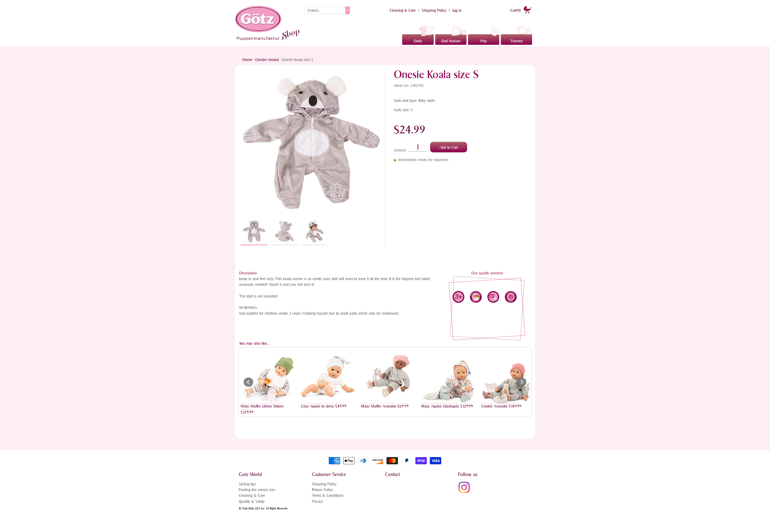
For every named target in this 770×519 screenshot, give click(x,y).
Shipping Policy (434, 10)
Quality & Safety (252, 501)
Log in (457, 10)
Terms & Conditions (327, 495)
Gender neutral (267, 59)
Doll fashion (450, 41)
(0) (516, 10)
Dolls (418, 41)
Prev (248, 382)
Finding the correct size (257, 489)
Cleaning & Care (403, 10)
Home (247, 59)
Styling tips (247, 484)
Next (521, 382)
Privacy (317, 501)
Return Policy (322, 489)
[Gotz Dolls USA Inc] (268, 23)
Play (483, 41)
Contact (392, 474)
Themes (516, 41)
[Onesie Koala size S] (254, 231)
